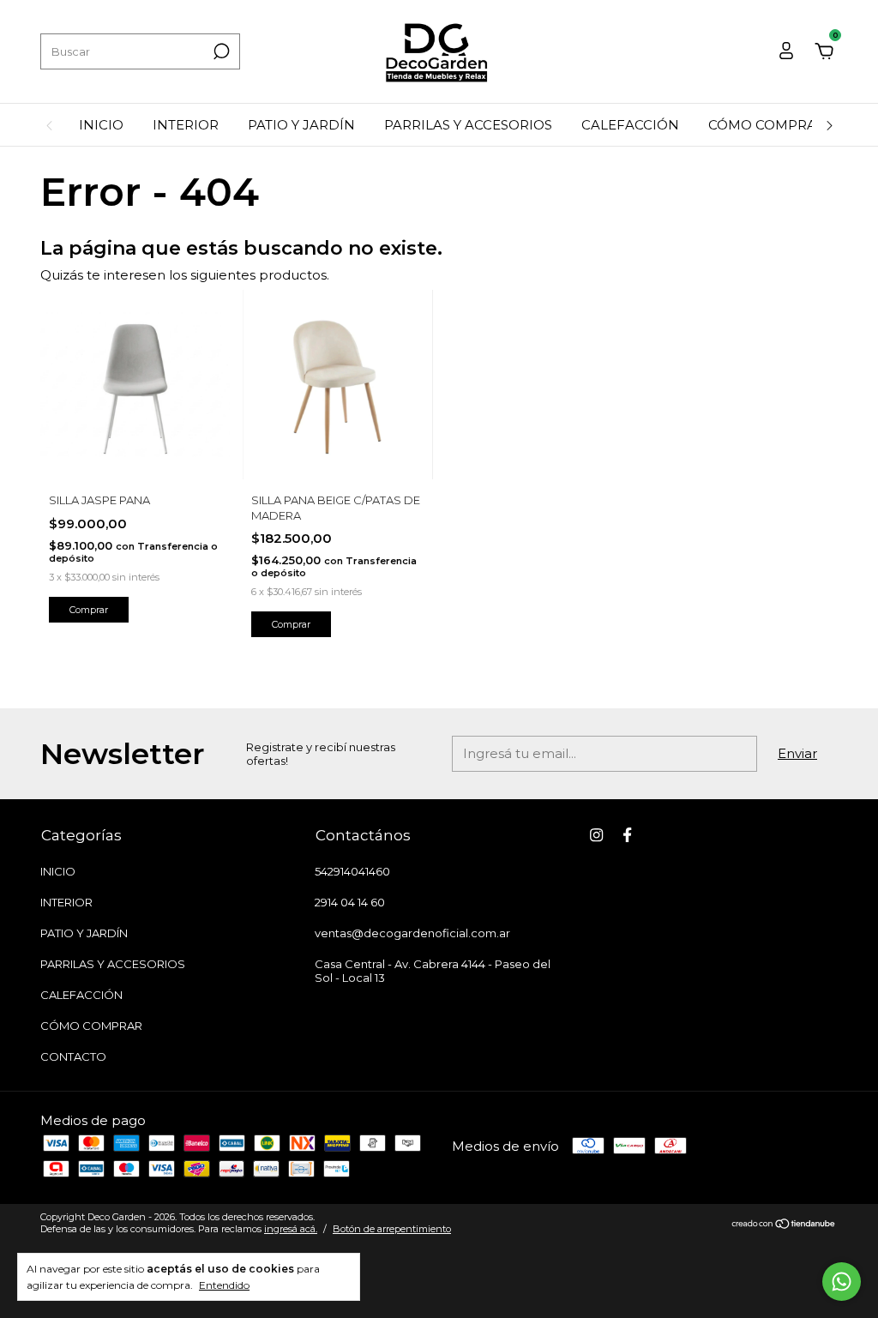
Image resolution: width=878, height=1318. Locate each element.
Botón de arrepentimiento (392, 1229)
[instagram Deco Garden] (596, 835)
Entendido (224, 1285)
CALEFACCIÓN (630, 125)
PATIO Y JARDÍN (301, 125)
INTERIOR (186, 125)
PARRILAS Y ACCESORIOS (468, 125)
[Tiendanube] (784, 1225)
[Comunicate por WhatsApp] (841, 1281)
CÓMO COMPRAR (767, 125)
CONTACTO (73, 1056)
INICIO (101, 125)
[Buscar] (220, 51)
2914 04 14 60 (350, 902)
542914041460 (352, 871)
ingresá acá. (290, 1229)
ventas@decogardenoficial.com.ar (412, 933)
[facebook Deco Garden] (627, 835)
